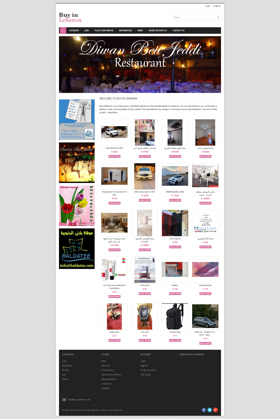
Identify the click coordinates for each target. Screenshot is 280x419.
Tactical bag (175, 332)
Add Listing (145, 375)
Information (125, 30)
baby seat (114, 332)
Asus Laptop (175, 238)
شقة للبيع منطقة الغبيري (175, 148)
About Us (105, 365)
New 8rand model (114, 148)
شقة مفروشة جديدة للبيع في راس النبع (114, 240)
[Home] (63, 30)
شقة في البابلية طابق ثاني (144, 148)
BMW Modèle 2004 (175, 192)
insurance (144, 285)
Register (217, 6)
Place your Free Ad (104, 30)
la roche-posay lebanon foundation (114, 286)
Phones (65, 370)
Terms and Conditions (111, 375)
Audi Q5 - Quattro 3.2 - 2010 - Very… (205, 333)
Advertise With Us (158, 30)
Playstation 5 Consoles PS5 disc (114, 193)
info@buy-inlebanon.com (79, 400)
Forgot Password (148, 370)
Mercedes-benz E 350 (145, 192)
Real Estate (67, 365)
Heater (175, 285)
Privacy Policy (107, 370)
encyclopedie (205, 285)
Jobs (87, 30)
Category (74, 30)
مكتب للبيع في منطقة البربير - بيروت (205, 193)
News (140, 30)
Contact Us (179, 30)
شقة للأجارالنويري (205, 238)
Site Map (105, 388)
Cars (64, 361)
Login (207, 6)
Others (65, 379)
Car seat (145, 332)
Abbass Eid (118, 410)
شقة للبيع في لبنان (205, 148)
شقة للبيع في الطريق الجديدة (144, 240)
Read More (112, 112)
